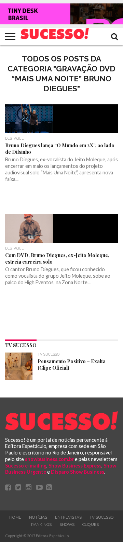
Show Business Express (75, 466)
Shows (66, 524)
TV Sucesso (102, 517)
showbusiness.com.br (49, 459)
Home (15, 517)
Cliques (90, 524)
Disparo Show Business (77, 472)
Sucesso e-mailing (25, 466)
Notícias (38, 517)
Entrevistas (68, 517)
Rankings (41, 524)
